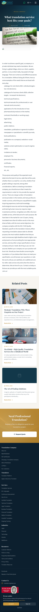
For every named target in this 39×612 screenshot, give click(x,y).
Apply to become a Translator (9, 479)
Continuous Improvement (8, 494)
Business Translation (7, 509)
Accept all (11, 604)
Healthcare (4, 540)
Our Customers (5, 469)
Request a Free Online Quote (9, 574)
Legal (3, 528)
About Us (4, 451)
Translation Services (7, 488)
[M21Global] (7, 2)
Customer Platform (6, 550)
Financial (4, 531)
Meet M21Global (5, 454)
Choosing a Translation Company (10, 460)
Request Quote (20, 434)
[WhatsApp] (24, 3)
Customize (19, 607)
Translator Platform (7, 476)
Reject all (28, 604)
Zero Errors (4, 497)
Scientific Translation (7, 518)
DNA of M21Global (6, 463)
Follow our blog (5, 553)
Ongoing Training (6, 521)
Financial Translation (7, 512)
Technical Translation (7, 503)
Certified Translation (7, 500)
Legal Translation (6, 506)
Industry (4, 537)
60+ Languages (5, 491)
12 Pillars (4, 466)
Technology (4, 534)
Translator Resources (7, 565)
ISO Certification (6, 457)
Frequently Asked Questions (8, 556)
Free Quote (4, 571)
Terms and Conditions (7, 559)
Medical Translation (6, 515)
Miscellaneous (19, 12)
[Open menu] (35, 3)
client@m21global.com (10, 583)
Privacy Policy (21, 600)
